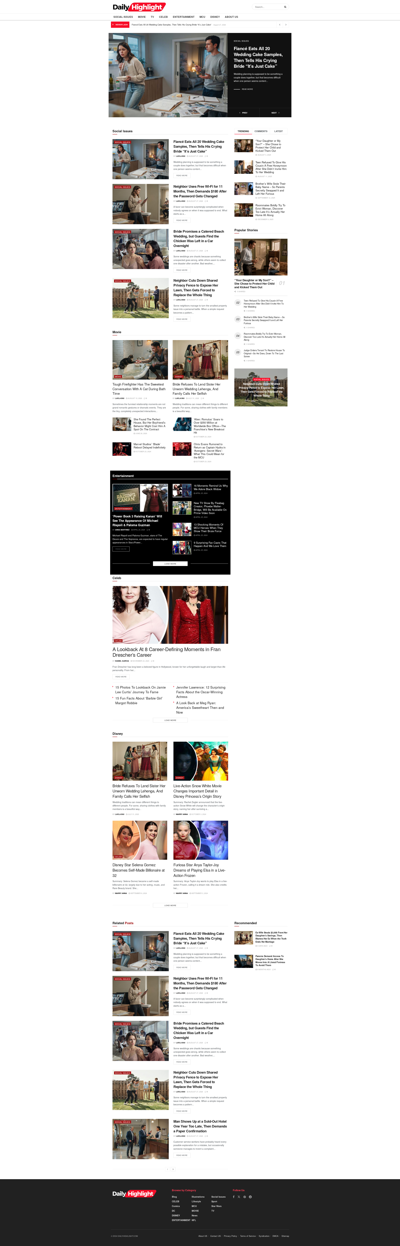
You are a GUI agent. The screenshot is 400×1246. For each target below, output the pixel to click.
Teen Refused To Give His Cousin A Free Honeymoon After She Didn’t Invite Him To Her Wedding (271, 167)
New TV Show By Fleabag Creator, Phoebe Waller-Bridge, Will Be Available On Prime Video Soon (210, 508)
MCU (202, 17)
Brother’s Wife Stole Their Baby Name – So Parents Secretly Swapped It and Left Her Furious (270, 188)
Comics (176, 1206)
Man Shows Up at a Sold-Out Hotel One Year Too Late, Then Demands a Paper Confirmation (200, 1126)
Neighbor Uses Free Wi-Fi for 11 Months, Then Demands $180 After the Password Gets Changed (200, 191)
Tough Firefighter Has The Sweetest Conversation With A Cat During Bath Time (138, 389)
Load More (170, 563)
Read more (247, 89)
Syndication (264, 1235)
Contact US (215, 1235)
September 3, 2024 (199, 893)
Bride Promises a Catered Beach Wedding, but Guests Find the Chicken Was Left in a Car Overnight (198, 238)
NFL (194, 1220)
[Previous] (167, 1169)
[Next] (173, 1169)
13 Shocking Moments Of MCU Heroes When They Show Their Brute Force (208, 527)
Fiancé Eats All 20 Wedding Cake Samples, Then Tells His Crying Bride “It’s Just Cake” (171, 24)
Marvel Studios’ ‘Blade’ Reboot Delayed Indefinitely (150, 445)
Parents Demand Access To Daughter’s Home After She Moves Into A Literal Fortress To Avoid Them (270, 960)
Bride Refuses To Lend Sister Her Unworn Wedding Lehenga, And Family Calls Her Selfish (196, 389)
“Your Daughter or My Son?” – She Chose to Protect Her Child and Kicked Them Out (268, 146)
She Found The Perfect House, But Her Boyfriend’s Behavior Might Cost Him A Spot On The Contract (149, 424)
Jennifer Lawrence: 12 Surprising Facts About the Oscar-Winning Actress (200, 692)
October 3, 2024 (198, 814)
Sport (214, 1201)
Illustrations (198, 1196)
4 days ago (262, 945)
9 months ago (264, 969)
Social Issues (123, 17)
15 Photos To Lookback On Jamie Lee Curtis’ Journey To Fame (140, 689)
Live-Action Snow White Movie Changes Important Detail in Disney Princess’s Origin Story (197, 791)
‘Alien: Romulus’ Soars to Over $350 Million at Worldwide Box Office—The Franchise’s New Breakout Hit (210, 425)
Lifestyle (196, 1201)
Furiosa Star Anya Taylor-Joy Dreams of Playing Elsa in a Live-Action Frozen (199, 870)
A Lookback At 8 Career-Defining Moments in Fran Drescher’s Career (166, 651)
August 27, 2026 (195, 156)
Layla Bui (180, 156)
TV (152, 17)
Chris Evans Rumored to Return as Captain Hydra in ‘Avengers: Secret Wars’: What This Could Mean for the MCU (209, 450)
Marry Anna (182, 814)
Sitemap (285, 1235)
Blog (174, 1196)
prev (244, 112)
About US (231, 17)
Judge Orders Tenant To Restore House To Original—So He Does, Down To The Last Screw (264, 353)
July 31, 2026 (193, 398)
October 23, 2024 (203, 436)
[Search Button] (286, 7)
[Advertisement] (261, 441)
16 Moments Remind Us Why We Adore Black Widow (211, 487)
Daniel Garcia (122, 661)
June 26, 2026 (141, 433)
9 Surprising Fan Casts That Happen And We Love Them (210, 544)
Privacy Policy (230, 1235)
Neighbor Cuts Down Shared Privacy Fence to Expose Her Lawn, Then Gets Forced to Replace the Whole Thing (195, 287)
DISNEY (215, 17)
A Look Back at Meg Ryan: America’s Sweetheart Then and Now (200, 707)
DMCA (275, 1235)
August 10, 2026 (134, 398)
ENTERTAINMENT (184, 17)
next (274, 112)
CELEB (163, 17)
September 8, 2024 (138, 893)
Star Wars (216, 1206)
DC (173, 1210)
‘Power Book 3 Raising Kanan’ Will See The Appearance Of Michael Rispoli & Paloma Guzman (137, 520)
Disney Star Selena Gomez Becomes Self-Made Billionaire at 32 (138, 870)
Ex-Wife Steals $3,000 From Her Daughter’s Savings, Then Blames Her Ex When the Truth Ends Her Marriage (271, 937)
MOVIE (142, 17)
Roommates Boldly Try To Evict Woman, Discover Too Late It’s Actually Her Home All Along (270, 210)
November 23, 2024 (140, 661)
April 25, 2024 (139, 529)
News (195, 1215)
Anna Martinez (122, 530)
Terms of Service (248, 1235)
